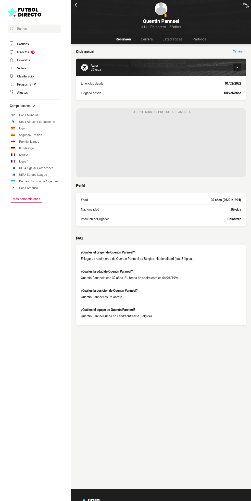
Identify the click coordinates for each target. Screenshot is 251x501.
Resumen (123, 39)
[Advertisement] (161, 146)
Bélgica (236, 209)
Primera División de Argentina (39, 181)
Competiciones (20, 105)
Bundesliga (26, 148)
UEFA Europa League (33, 175)
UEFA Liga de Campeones (36, 168)
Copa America (28, 188)
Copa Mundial (28, 115)
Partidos (199, 39)
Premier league (29, 141)
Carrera (147, 39)
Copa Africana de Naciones (37, 122)
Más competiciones (26, 199)
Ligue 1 (24, 161)
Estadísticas (173, 39)
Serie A (23, 155)
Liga (22, 128)
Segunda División (30, 135)
